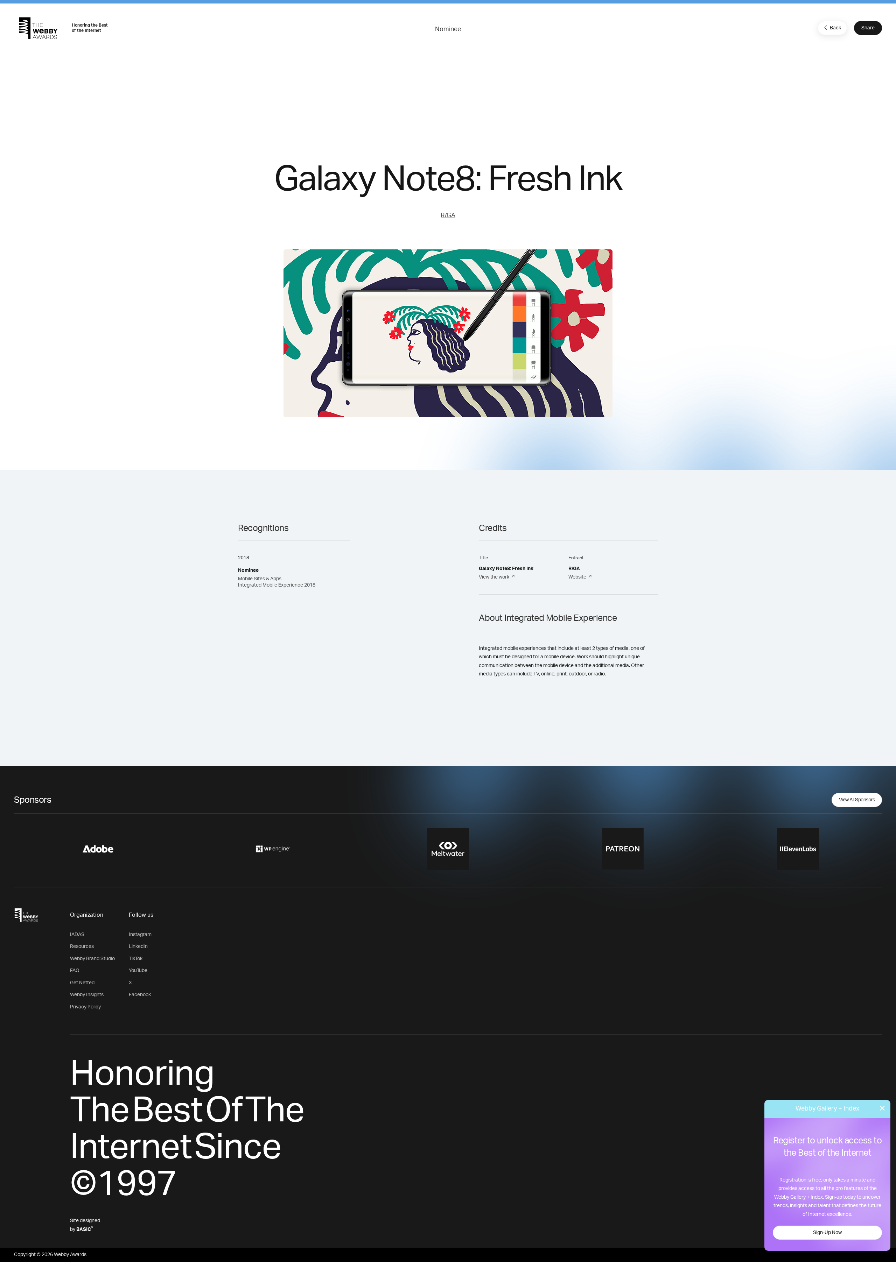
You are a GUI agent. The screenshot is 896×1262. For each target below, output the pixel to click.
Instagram (140, 934)
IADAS (77, 934)
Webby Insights (87, 994)
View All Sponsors (857, 799)
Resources (82, 946)
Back (835, 28)
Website (577, 577)
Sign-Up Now (827, 1232)
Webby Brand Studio (92, 958)
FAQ (74, 970)
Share (868, 28)
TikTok (135, 958)
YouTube (138, 970)
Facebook (140, 994)
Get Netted (82, 982)
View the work (494, 577)
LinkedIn (138, 946)
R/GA (448, 215)
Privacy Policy (85, 1007)
